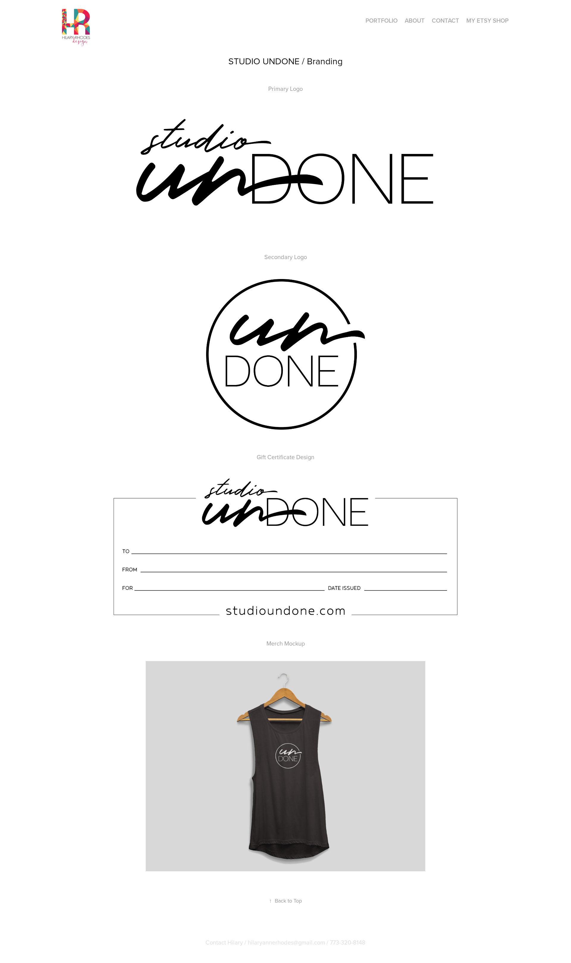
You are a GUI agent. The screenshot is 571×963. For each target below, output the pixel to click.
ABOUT (415, 20)
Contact (445, 20)
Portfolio (381, 20)
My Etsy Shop (487, 20)
